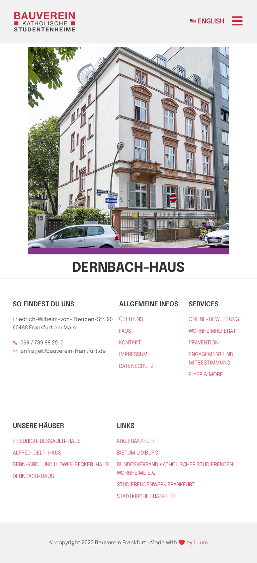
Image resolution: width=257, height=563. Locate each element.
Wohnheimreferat (212, 331)
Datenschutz (136, 366)
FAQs (125, 331)
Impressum (133, 354)
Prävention (204, 343)
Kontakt (130, 343)
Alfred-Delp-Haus (37, 453)
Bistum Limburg (137, 453)
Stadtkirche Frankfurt (147, 496)
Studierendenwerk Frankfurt (156, 485)
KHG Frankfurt (136, 441)
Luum (201, 543)
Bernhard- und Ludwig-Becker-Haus (61, 465)
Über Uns (131, 319)
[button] (237, 21)
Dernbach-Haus (33, 476)
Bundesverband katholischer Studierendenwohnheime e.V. (176, 469)
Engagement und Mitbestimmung (211, 359)
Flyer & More (206, 375)
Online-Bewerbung (214, 319)
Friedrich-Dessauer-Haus (47, 441)
